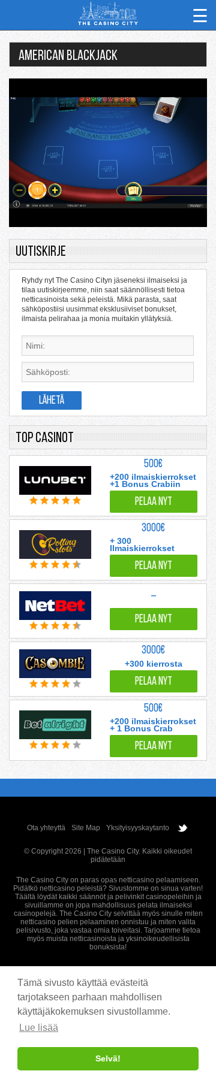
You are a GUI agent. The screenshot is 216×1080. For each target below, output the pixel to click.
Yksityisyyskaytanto (137, 828)
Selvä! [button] (108, 1058)
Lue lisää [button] (38, 1027)
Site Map (85, 828)
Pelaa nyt (153, 502)
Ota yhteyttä (46, 828)
